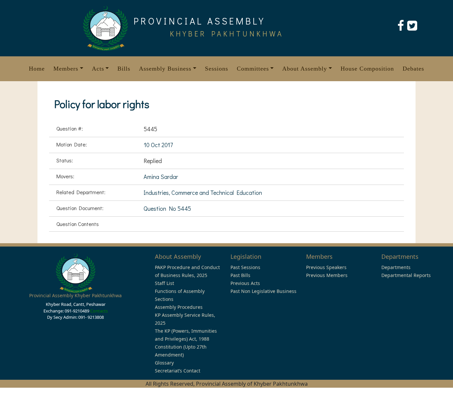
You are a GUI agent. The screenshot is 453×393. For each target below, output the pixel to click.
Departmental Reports (406, 275)
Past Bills (240, 275)
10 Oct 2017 (158, 145)
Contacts (99, 311)
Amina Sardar (161, 177)
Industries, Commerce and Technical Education (203, 192)
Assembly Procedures (179, 307)
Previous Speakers (326, 267)
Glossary (164, 363)
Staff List (164, 283)
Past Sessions (245, 267)
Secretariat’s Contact (177, 370)
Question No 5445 (167, 208)
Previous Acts (245, 283)
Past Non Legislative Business (263, 291)
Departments (396, 267)
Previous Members (327, 275)
